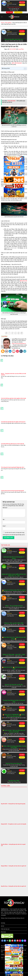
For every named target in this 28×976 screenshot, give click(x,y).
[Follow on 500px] (22, 940)
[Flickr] (20, 940)
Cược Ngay (22, 31)
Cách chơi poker (11, 100)
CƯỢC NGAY (22, 4)
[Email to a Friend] (15, 333)
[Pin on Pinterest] (18, 333)
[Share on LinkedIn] (21, 333)
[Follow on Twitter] (5, 940)
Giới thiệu (3, 923)
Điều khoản (3, 932)
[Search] (26, 16)
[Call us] (10, 940)
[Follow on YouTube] (17, 940)
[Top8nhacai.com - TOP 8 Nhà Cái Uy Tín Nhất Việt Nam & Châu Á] (14, 16)
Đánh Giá (22, 33)
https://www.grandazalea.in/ (19, 343)
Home (2, 22)
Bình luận (5, 507)
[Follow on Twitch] (25, 940)
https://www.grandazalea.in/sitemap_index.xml (14, 918)
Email (4, 526)
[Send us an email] (7, 940)
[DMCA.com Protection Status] (7, 935)
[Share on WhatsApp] (6, 333)
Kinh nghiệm (8, 22)
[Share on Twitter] (12, 333)
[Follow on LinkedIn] (15, 940)
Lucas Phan (21, 49)
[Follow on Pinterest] (12, 940)
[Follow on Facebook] (2, 940)
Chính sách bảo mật (5, 929)
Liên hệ (2, 926)
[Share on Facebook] (9, 333)
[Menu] (2, 16)
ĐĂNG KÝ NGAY (22, 2)
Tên (4, 519)
